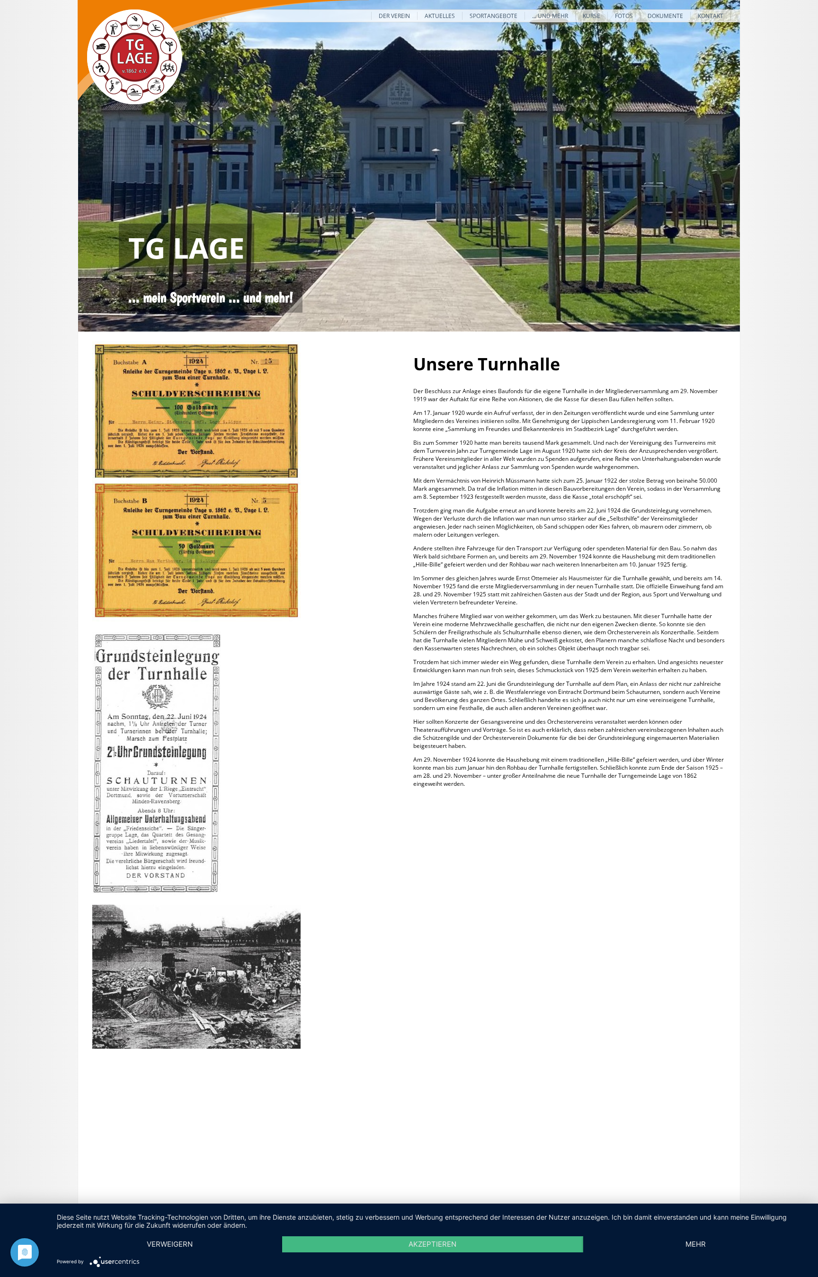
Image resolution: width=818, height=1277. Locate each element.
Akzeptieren (432, 1244)
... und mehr (550, 16)
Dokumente (665, 16)
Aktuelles (440, 16)
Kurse (591, 16)
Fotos (624, 16)
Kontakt (710, 16)
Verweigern (170, 1244)
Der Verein (394, 16)
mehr (695, 1244)
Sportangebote (493, 16)
